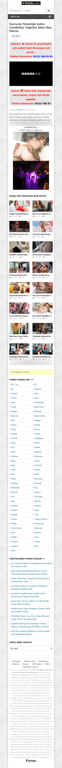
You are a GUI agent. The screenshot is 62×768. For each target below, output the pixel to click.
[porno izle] (31, 175)
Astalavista (39, 402)
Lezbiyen (38, 465)
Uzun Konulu (16, 528)
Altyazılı (37, 389)
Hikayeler (38, 456)
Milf (12, 474)
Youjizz (37, 541)
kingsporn (19, 110)
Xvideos (37, 532)
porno (23, 716)
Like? (17, 36)
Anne (36, 398)
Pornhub (37, 483)
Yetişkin (14, 541)
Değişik (37, 420)
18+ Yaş (14, 384)
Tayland (37, 506)
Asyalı (13, 407)
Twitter (14, 524)
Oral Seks (38, 479)
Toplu (36, 510)
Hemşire (14, 456)
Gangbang (38, 438)
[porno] (31, 146)
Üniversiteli (39, 524)
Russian (14, 492)
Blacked (37, 411)
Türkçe (14, 519)
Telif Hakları (37, 664)
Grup (13, 452)
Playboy (14, 483)
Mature (37, 470)
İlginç (13, 461)
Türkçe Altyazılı (41, 519)
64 (12, 389)
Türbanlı (14, 515)
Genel (36, 443)
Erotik (13, 429)
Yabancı (14, 537)
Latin (13, 465)
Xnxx (13, 532)
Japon (37, 461)
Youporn (14, 546)
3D (35, 384)
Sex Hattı (38, 497)
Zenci (36, 546)
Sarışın (37, 492)
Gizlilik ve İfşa (29, 661)
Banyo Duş (39, 407)
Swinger (14, 506)
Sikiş (13, 501)
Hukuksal (15, 664)
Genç (13, 443)
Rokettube (15, 488)
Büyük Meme (40, 416)
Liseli (13, 470)
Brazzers (15, 416)
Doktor (14, 425)
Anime (13, 398)
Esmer (37, 429)
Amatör (14, 393)
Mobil (36, 474)
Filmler (37, 434)
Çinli (13, 420)
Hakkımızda (43, 661)
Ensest (37, 425)
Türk (36, 515)
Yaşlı (36, 537)
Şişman (37, 501)
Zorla (13, 550)
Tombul (14, 510)
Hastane (37, 452)
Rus (36, 488)
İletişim (26, 664)
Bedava (14, 411)
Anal (36, 393)
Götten (37, 447)
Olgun (13, 479)
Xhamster (38, 528)
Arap (13, 402)
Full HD (14, 438)
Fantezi (14, 434)
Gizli (13, 447)
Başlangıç (16, 661)
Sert (13, 497)
